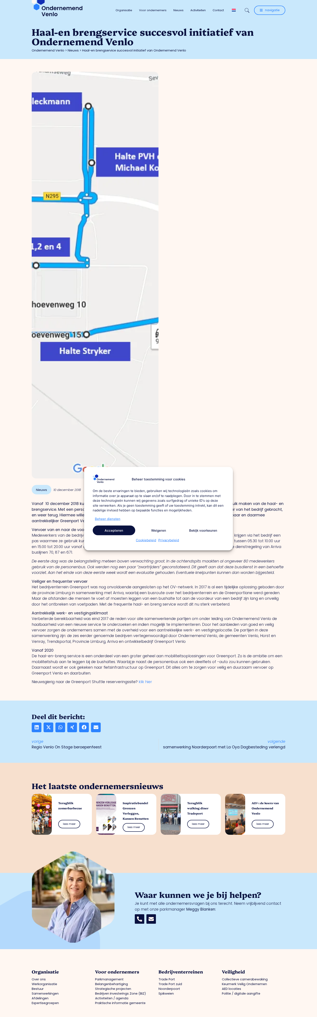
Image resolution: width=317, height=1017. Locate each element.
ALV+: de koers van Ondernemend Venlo (265, 808)
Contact (218, 10)
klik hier (145, 681)
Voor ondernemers (152, 10)
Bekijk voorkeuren (203, 530)
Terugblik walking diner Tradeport (198, 808)
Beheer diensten (107, 519)
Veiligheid (233, 972)
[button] (36, 727)
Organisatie (124, 10)
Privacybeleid (168, 540)
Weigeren (158, 530)
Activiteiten (198, 10)
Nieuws (178, 10)
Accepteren (114, 530)
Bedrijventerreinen (180, 972)
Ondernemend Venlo (48, 50)
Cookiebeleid (146, 540)
